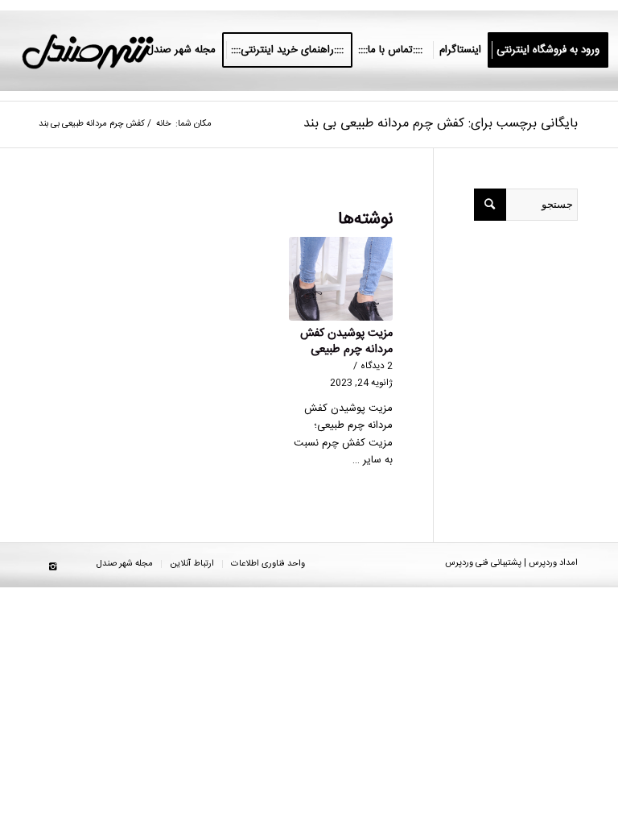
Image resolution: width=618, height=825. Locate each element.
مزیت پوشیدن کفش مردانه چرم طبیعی (346, 341)
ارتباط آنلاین (192, 564)
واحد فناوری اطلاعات (268, 564)
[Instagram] (52, 567)
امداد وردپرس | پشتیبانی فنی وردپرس (511, 563)
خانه (163, 124)
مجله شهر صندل (125, 564)
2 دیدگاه (376, 366)
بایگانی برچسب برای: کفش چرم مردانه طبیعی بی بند (440, 124)
